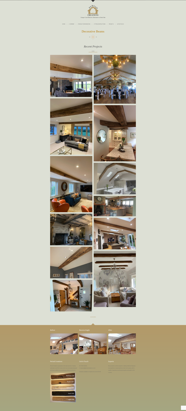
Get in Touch (120, 24)
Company (71, 24)
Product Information (84, 24)
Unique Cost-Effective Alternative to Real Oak (93, 17)
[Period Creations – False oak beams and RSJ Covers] (93, 11)
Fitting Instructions (99, 24)
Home (63, 24)
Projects (111, 24)
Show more (93, 317)
